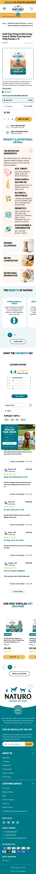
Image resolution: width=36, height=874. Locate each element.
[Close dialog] (34, 425)
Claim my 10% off (9, 443)
